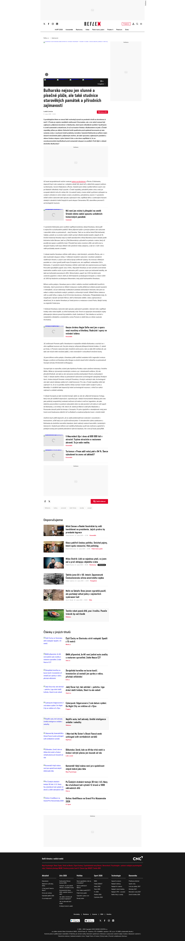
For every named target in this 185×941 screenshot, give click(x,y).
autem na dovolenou (79, 181)
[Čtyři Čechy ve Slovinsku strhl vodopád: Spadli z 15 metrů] (54, 642)
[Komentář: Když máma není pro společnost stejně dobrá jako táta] (54, 770)
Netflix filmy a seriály (117, 894)
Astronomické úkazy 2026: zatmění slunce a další (65, 892)
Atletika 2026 (97, 894)
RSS (101, 914)
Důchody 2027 (133, 889)
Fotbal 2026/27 (98, 883)
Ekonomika (133, 875)
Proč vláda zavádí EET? (83, 890)
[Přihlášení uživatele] (133, 24)
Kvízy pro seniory (47, 893)
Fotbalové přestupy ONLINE (54, 868)
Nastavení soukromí (134, 934)
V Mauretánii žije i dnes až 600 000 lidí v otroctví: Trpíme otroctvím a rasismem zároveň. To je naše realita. (84, 439)
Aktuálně (45, 875)
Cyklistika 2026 (98, 897)
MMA (95, 881)
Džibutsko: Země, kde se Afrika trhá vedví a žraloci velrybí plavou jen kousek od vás (85, 751)
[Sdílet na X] (49, 501)
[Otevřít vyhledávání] (137, 24)
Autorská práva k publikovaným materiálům (56, 934)
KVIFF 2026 (59, 30)
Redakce (86, 914)
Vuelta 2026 (97, 868)
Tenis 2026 (97, 889)
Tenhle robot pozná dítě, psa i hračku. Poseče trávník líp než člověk (86, 612)
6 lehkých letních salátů (66, 906)
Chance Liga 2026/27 (86, 868)
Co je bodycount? (47, 898)
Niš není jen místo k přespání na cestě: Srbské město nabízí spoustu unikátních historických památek (84, 213)
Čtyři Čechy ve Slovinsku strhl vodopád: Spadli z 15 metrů (86, 640)
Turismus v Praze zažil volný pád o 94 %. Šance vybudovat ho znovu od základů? (87, 453)
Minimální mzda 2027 (135, 892)
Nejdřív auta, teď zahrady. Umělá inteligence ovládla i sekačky (86, 721)
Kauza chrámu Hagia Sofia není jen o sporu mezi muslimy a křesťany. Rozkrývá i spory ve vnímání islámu (86, 330)
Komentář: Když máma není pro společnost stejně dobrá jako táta (85, 767)
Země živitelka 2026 (134, 894)
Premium (119, 30)
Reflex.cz (46, 38)
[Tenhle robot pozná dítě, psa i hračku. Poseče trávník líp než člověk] (54, 615)
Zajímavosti (55, 38)
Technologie (116, 875)
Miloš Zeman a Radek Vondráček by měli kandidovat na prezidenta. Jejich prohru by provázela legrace (85, 529)
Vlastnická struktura (63, 936)
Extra (127, 30)
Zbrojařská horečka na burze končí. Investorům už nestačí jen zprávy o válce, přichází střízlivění (84, 673)
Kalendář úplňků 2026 (48, 895)
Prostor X (110, 30)
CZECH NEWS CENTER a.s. (99, 929)
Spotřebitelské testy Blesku (93, 865)
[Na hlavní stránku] (93, 23)
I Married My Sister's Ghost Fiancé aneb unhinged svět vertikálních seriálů (84, 735)
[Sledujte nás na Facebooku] (48, 23)
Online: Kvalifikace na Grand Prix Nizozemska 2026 (86, 800)
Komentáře (69, 30)
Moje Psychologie (47, 865)
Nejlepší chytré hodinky (117, 889)
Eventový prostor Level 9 (71, 868)
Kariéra (109, 914)
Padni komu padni (98, 30)
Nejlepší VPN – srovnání (118, 892)
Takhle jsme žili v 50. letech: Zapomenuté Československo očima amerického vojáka (85, 576)
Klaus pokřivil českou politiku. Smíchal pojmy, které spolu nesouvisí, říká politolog (86, 544)
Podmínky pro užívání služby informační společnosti (84, 934)
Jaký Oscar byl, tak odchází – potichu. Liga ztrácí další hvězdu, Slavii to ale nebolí (85, 689)
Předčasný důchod (134, 881)
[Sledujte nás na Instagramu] (52, 23)
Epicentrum (45, 881)
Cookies (125, 934)
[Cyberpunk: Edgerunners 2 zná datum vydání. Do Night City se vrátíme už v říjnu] (54, 707)
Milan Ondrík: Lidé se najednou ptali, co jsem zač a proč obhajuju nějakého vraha (86, 560)
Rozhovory (79, 30)
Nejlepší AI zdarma (116, 886)
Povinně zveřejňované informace (118, 936)
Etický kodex (104, 936)
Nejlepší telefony (116, 883)
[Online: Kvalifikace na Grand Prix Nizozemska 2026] (54, 802)
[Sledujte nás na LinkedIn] (57, 23)
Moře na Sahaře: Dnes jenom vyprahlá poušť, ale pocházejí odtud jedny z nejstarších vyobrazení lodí (86, 593)
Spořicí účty (132, 883)
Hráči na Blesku (68, 865)
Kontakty (77, 914)
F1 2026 (96, 892)
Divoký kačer (80, 898)
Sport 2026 (98, 875)
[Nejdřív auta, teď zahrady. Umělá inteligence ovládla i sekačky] (54, 723)
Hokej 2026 (97, 886)
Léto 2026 (63, 875)
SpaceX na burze (116, 881)
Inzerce (94, 914)
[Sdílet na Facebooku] (45, 501)
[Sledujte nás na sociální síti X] (44, 23)
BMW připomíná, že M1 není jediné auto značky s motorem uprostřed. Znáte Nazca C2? (87, 656)
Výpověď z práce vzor (83, 895)
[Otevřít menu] (141, 24)
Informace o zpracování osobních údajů (111, 934)
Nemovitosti (106, 865)
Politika (79, 875)
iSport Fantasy (78, 865)
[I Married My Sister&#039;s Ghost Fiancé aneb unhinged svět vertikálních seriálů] (54, 737)
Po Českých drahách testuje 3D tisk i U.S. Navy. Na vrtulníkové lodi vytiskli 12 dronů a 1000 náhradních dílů (87, 784)
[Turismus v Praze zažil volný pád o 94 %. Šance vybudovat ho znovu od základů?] (54, 455)
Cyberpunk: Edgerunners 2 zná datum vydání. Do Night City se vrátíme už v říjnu (86, 705)
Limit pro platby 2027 (134, 886)
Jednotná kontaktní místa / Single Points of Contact (84, 936)
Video (87, 30)
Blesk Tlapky (58, 865)
